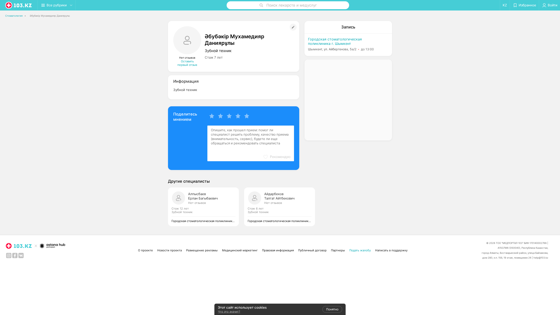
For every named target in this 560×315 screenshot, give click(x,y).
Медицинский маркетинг (240, 250)
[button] (276, 156)
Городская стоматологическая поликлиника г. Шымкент (335, 41)
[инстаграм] (8, 255)
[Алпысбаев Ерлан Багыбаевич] (206, 206)
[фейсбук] (15, 255)
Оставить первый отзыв (187, 63)
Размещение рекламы (202, 250)
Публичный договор (312, 250)
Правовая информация (278, 250)
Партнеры (338, 250)
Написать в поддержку (391, 250)
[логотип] (18, 5)
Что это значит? (229, 311)
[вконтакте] (21, 255)
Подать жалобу (360, 250)
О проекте (145, 250)
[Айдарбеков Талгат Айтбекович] (279, 206)
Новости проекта (169, 250)
